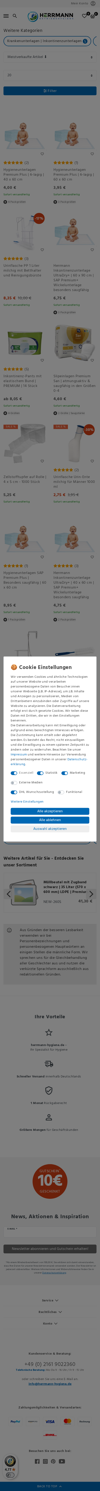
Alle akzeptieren (50, 811)
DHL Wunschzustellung (36, 792)
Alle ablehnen (50, 820)
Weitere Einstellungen (27, 801)
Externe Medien (31, 782)
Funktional (74, 792)
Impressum (19, 754)
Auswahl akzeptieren (50, 829)
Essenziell (26, 772)
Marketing (77, 772)
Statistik (51, 772)
